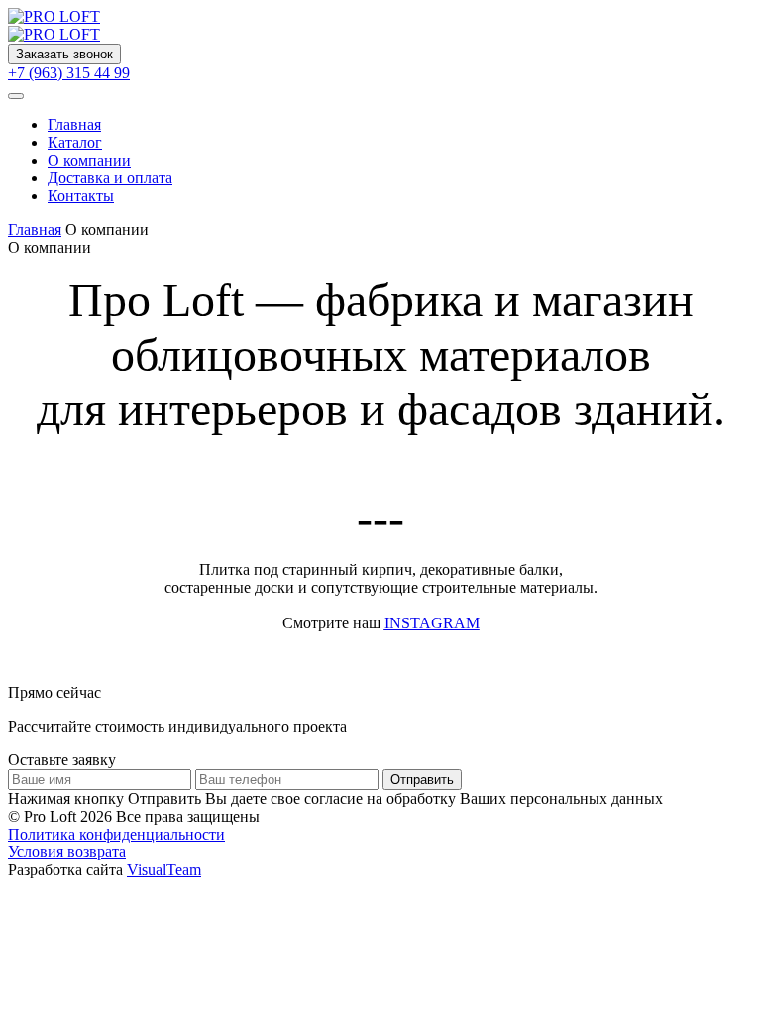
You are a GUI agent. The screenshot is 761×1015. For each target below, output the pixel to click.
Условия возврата (67, 852)
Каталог (75, 142)
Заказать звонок (64, 54)
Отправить (422, 779)
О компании (89, 160)
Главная (74, 124)
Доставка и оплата (110, 177)
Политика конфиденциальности (116, 834)
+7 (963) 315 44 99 (69, 72)
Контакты (81, 195)
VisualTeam (164, 869)
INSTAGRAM (432, 623)
